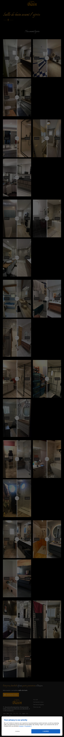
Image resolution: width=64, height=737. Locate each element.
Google (21, 726)
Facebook (27, 726)
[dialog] (32, 726)
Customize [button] (17, 731)
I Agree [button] (46, 731)
